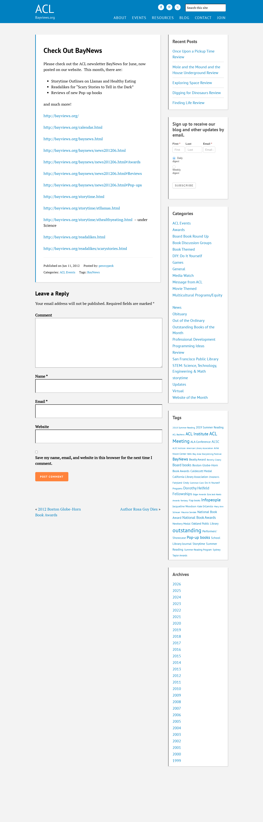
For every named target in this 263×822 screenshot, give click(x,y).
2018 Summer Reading (184, 427)
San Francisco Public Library (195, 358)
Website (42, 426)
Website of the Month (190, 397)
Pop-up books (198, 537)
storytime (180, 377)
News (177, 307)
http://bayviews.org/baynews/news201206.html (85, 150)
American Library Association (200, 448)
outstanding (187, 530)
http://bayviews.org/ (61, 115)
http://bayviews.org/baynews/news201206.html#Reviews (93, 173)
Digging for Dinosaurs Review (197, 92)
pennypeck (106, 266)
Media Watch (183, 275)
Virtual (178, 390)
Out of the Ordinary (188, 320)
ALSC (215, 441)
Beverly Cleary (214, 459)
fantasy (184, 500)
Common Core (197, 482)
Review (178, 352)
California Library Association (190, 477)
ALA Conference (200, 442)
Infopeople (211, 499)
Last (188, 143)
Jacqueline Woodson (184, 506)
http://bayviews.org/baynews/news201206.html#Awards (92, 161)
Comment (43, 315)
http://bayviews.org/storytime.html (74, 196)
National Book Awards (199, 517)
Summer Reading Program (198, 549)
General (179, 268)
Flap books (194, 500)
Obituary (180, 313)
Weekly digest (177, 171)
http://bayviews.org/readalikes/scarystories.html (85, 248)
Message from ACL (187, 282)
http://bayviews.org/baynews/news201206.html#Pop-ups (93, 185)
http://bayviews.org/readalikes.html (74, 237)
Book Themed (184, 249)
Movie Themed (185, 288)
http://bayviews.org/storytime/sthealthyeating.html (88, 219)
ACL (44, 8)
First (176, 143)
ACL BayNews (179, 434)
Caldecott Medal (201, 471)
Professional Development (194, 339)
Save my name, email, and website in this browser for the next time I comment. (93, 460)
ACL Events (67, 272)
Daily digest (178, 160)
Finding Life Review (188, 102)
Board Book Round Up (191, 236)
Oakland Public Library (205, 523)
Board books (182, 465)
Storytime (199, 544)
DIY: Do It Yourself (187, 255)
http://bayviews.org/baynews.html (73, 138)
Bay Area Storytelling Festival (207, 453)
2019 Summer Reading (210, 427)
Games (178, 262)
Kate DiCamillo (205, 506)
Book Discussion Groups (192, 242)
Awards (179, 229)
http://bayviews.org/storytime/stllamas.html (82, 208)
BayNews (93, 272)
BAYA (189, 454)
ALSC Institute (179, 448)
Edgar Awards (199, 494)
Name (41, 376)
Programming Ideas (188, 345)
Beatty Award (197, 459)
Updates (179, 384)
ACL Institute (197, 433)
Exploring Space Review (192, 82)
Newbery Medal (181, 523)
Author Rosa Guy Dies (139, 509)
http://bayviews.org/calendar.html (73, 127)
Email (41, 401)
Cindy (186, 482)
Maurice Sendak (188, 512)
